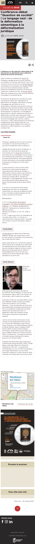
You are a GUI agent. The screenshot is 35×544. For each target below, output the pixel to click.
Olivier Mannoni (8, 262)
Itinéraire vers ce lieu (15, 387)
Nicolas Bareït (7, 233)
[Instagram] (6, 521)
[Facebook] (2, 521)
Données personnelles (17, 535)
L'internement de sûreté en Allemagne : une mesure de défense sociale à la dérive (17, 204)
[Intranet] (32, 2)
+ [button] (3, 375)
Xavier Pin (25, 78)
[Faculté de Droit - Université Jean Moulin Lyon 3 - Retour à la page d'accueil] (10, 2)
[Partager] (33, 65)
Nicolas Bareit (27, 91)
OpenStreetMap (30, 399)
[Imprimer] (29, 65)
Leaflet (22, 399)
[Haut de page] (17, 508)
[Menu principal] (2, 2)
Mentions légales (17, 532)
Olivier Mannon (27, 84)
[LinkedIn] (10, 521)
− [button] (3, 378)
